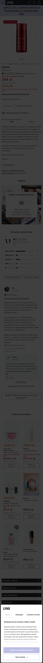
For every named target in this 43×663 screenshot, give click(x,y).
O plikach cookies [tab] (33, 615)
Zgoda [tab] (7, 615)
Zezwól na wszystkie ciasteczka (21, 650)
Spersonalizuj (20, 657)
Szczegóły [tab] (19, 615)
